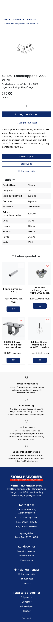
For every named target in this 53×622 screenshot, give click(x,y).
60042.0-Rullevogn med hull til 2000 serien (40, 290)
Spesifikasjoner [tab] (27, 156)
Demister (27, 601)
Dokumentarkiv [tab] (26, 171)
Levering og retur (26, 551)
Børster (27, 611)
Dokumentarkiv (26, 574)
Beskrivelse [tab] (26, 163)
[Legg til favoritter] (21, 265)
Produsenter (26, 578)
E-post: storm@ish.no (26, 517)
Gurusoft (26, 618)
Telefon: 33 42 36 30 (26, 521)
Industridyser (26, 606)
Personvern (26, 560)
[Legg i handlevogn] (13, 309)
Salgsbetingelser (26, 555)
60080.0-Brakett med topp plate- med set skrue (13, 345)
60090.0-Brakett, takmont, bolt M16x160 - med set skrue (40, 345)
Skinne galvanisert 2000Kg (13, 290)
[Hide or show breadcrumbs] (38, 24)
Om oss (27, 583)
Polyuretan (26, 597)
